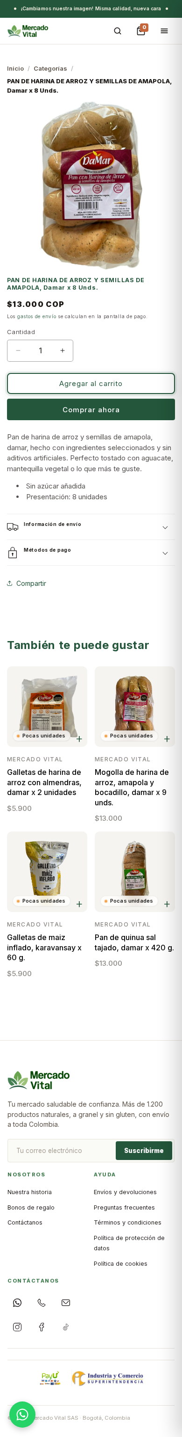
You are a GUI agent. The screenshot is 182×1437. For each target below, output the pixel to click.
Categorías (50, 68)
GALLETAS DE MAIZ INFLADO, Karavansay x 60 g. (44, 947)
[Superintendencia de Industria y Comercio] (108, 1378)
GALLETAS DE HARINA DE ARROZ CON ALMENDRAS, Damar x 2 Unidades (44, 782)
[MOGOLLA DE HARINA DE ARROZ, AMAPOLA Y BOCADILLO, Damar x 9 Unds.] (135, 706)
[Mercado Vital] (27, 31)
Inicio (15, 68)
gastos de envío (36, 316)
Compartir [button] (31, 583)
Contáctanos (24, 1222)
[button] (91, 527)
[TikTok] (66, 1327)
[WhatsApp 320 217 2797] (17, 1303)
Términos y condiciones (127, 1222)
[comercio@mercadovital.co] (66, 1303)
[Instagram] (17, 1327)
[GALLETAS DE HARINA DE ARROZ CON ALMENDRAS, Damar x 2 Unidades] (47, 706)
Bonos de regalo (31, 1207)
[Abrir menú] (164, 31)
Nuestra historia (29, 1192)
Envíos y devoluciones (125, 1192)
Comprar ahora (91, 409)
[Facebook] (41, 1327)
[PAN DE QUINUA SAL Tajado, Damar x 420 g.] (135, 872)
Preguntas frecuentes (124, 1207)
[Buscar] (117, 31)
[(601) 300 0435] (41, 1303)
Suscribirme (144, 1150)
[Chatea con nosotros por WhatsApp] (22, 1414)
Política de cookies (120, 1263)
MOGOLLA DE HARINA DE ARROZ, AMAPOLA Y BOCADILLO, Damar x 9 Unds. (132, 787)
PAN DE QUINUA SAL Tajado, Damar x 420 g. (134, 942)
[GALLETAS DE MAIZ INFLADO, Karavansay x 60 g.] (47, 872)
